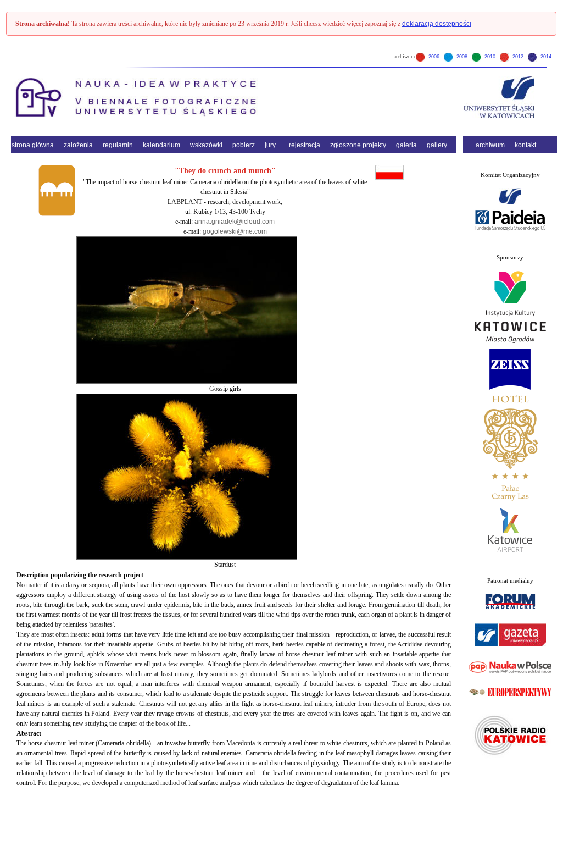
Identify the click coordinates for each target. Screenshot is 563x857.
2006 (433, 56)
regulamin (118, 145)
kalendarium (161, 145)
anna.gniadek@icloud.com (234, 221)
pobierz (243, 145)
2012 (517, 56)
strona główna (33, 145)
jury (270, 145)
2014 (545, 56)
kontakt (525, 145)
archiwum (490, 145)
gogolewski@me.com (235, 231)
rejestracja (304, 145)
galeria (406, 145)
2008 (461, 56)
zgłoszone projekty (358, 145)
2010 (489, 56)
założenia (78, 145)
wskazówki (206, 145)
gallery (437, 145)
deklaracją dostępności (436, 23)
